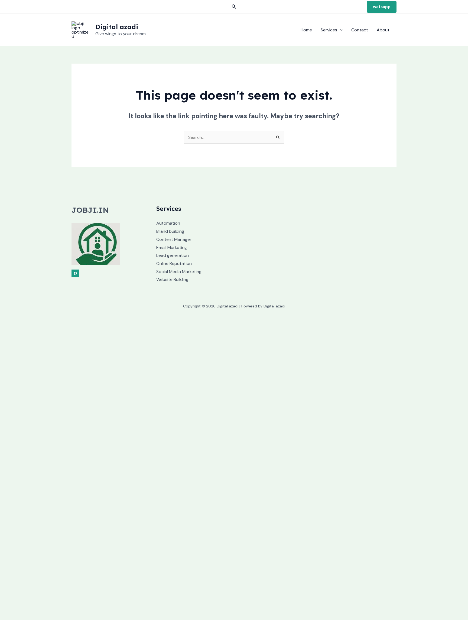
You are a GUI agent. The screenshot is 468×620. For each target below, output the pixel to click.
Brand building (170, 231)
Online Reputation (174, 263)
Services (329, 30)
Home (306, 30)
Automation (168, 223)
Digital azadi (116, 27)
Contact (359, 30)
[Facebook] (75, 273)
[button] (234, 7)
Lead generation (172, 255)
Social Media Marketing (179, 271)
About (383, 30)
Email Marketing (171, 247)
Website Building (172, 279)
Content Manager (173, 239)
